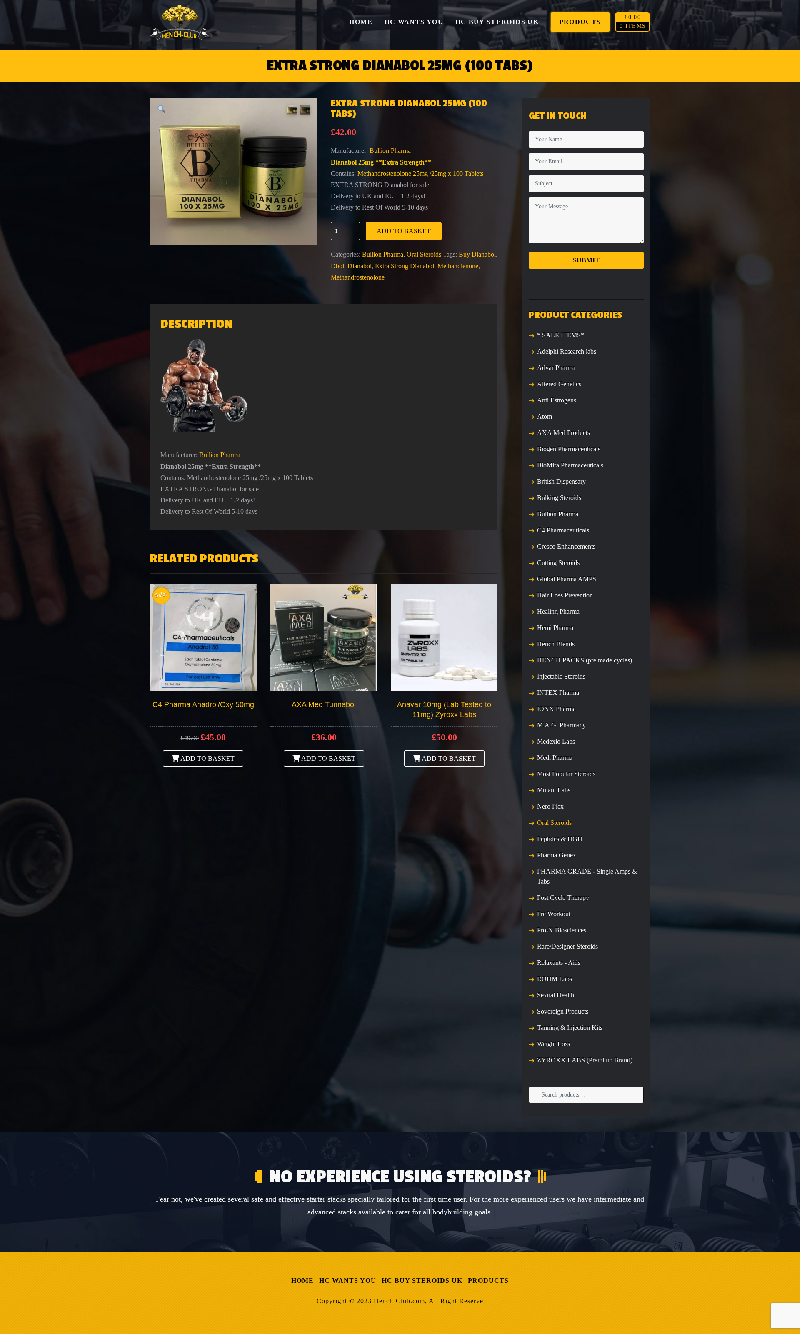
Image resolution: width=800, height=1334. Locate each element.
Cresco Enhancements (566, 546)
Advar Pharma (556, 367)
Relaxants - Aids (558, 962)
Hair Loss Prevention (565, 595)
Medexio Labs (556, 741)
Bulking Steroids (559, 497)
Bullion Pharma (390, 150)
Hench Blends (556, 643)
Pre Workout (553, 913)
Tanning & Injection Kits (569, 1027)
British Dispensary (561, 481)
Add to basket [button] (207, 758)
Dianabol (360, 266)
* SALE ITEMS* (560, 335)
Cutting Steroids (558, 562)
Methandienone (458, 266)
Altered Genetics (559, 383)
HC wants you (347, 1280)
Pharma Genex (556, 855)
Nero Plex (550, 806)
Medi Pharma (554, 757)
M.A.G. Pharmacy (561, 725)
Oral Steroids (424, 254)
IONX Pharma (556, 708)
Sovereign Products (562, 1011)
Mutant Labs (553, 790)
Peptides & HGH (559, 838)
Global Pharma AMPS (566, 578)
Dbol (337, 266)
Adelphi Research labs (566, 351)
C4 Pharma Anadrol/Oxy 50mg (203, 704)
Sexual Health (555, 995)
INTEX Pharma (558, 692)
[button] (161, 109)
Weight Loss (553, 1043)
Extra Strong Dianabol (404, 266)
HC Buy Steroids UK (422, 1280)
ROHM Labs (554, 978)
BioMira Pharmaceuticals (570, 465)
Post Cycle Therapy (563, 897)
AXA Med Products (563, 432)
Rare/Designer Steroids (567, 946)
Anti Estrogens (556, 400)
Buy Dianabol (477, 254)
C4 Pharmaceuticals (563, 530)
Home (302, 1280)
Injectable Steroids (561, 676)
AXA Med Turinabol (324, 704)
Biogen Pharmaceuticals (568, 448)
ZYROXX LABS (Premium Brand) (584, 1060)
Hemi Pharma (555, 627)
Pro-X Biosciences (561, 930)
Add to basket (404, 231)
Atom (544, 416)
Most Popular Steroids (566, 773)
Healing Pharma (558, 611)
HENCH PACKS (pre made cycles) (584, 660)
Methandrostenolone (358, 277)
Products (488, 1280)
